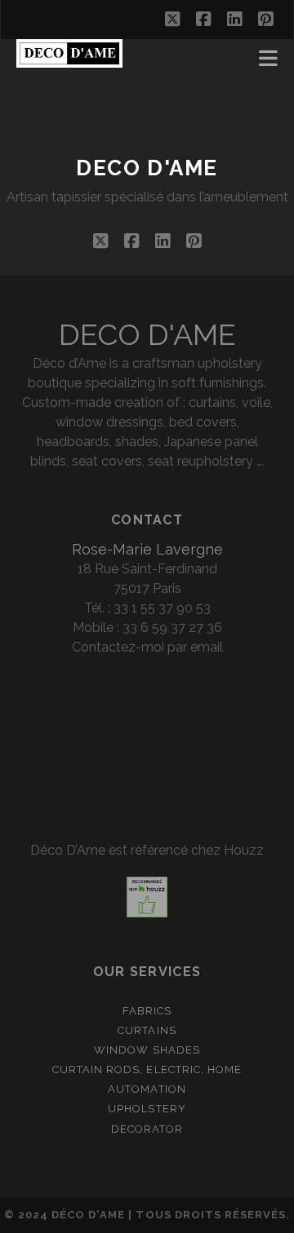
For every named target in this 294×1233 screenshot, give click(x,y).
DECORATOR (147, 1129)
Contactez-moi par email (147, 647)
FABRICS (147, 1011)
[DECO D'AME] (69, 60)
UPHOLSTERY (146, 1109)
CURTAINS (147, 1030)
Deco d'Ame (147, 168)
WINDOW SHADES (147, 1050)
